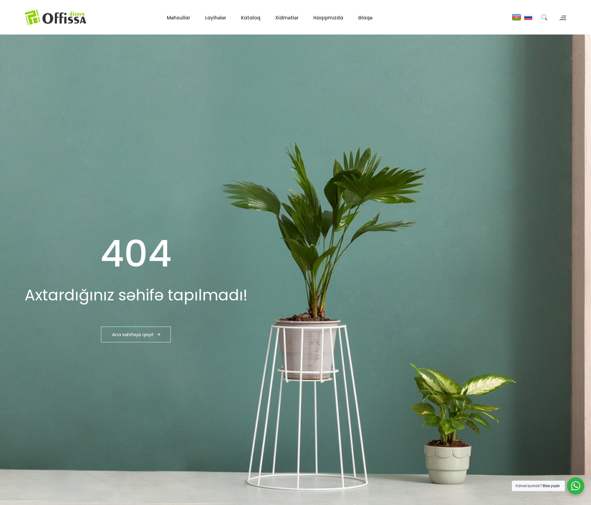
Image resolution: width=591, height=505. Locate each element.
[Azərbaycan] (516, 17)
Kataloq (250, 17)
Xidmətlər (287, 17)
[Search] (544, 17)
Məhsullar (178, 17)
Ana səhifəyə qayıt (133, 334)
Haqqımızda (328, 17)
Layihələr (215, 17)
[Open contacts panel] (562, 17)
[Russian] (528, 17)
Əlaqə (365, 17)
